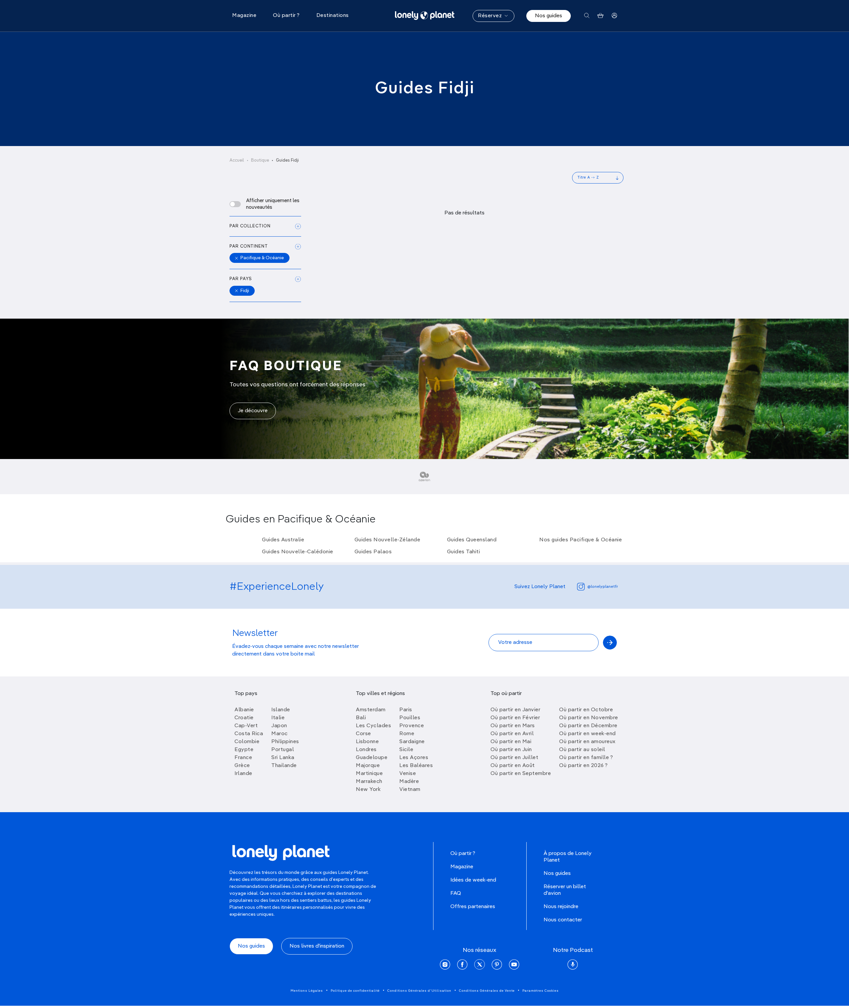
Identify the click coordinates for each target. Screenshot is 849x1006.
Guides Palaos (373, 552)
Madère (409, 781)
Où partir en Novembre (588, 718)
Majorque (368, 765)
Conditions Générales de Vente (487, 990)
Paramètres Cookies (540, 990)
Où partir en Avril (512, 733)
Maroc (279, 733)
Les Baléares (416, 765)
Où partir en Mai (510, 741)
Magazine (461, 867)
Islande (280, 710)
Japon (279, 726)
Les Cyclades (373, 726)
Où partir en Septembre (520, 773)
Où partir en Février (515, 718)
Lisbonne (367, 741)
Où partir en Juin (511, 749)
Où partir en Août (512, 765)
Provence (411, 726)
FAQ (455, 893)
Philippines (285, 741)
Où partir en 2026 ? (583, 765)
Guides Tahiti (463, 552)
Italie (278, 718)
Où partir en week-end (587, 733)
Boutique (260, 160)
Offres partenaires (472, 906)
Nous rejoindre (561, 906)
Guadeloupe (371, 757)
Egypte (243, 749)
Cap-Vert (246, 726)
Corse (363, 733)
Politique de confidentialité (355, 990)
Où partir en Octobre (586, 710)
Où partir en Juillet (514, 757)
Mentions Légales (307, 990)
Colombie (246, 741)
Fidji (244, 290)
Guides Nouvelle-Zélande (388, 540)
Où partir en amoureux (587, 741)
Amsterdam (371, 710)
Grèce (242, 765)
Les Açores (413, 757)
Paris (405, 710)
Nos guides (548, 16)
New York (368, 789)
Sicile (406, 749)
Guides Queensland (472, 540)
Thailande (284, 765)
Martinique (369, 773)
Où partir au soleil (582, 749)
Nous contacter (563, 920)
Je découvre (253, 411)
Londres (366, 749)
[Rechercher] (587, 16)
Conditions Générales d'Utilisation (419, 990)
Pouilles (409, 718)
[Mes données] (614, 16)
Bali (361, 718)
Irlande (243, 773)
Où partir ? (462, 853)
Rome (406, 733)
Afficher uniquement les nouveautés (272, 204)
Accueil (236, 160)
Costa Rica (248, 733)
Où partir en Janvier (515, 710)
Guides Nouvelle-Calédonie (297, 552)
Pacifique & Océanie (262, 258)
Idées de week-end (473, 880)
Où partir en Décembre (588, 726)
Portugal (282, 749)
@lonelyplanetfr (602, 587)
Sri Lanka (282, 757)
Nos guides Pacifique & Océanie (580, 540)
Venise (407, 773)
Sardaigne (412, 741)
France (243, 757)
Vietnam (410, 789)
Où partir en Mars (512, 726)
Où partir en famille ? (586, 757)
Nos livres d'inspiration (317, 946)
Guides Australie (283, 540)
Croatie (244, 718)
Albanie (244, 710)
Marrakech (369, 781)
